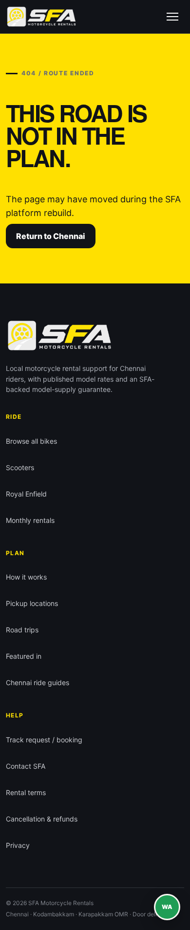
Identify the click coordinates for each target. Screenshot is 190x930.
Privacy (18, 845)
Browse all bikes (31, 441)
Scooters (20, 467)
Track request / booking (44, 739)
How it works (26, 577)
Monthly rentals (30, 520)
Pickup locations (32, 603)
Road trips (22, 630)
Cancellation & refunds (41, 819)
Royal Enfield (26, 494)
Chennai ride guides (37, 682)
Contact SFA (25, 766)
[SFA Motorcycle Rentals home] (41, 16)
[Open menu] (172, 16)
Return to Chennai (50, 236)
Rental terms (26, 792)
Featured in (23, 656)
